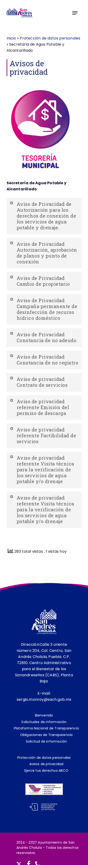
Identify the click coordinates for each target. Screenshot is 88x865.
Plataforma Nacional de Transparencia (46, 728)
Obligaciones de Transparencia (46, 734)
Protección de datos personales (50, 38)
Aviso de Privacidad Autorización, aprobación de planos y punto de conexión (47, 253)
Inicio (11, 38)
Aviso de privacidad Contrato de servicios (42, 382)
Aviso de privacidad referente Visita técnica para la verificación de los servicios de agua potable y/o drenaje (45, 469)
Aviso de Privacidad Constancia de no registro (47, 360)
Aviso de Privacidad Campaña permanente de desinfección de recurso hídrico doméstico (47, 309)
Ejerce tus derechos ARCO (46, 770)
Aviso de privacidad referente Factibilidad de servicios (46, 435)
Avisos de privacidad (46, 764)
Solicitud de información (46, 741)
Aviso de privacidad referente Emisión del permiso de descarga (43, 407)
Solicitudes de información (43, 722)
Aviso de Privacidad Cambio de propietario (43, 281)
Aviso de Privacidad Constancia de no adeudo (47, 337)
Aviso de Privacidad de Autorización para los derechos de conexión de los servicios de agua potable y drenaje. (46, 216)
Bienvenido (44, 715)
